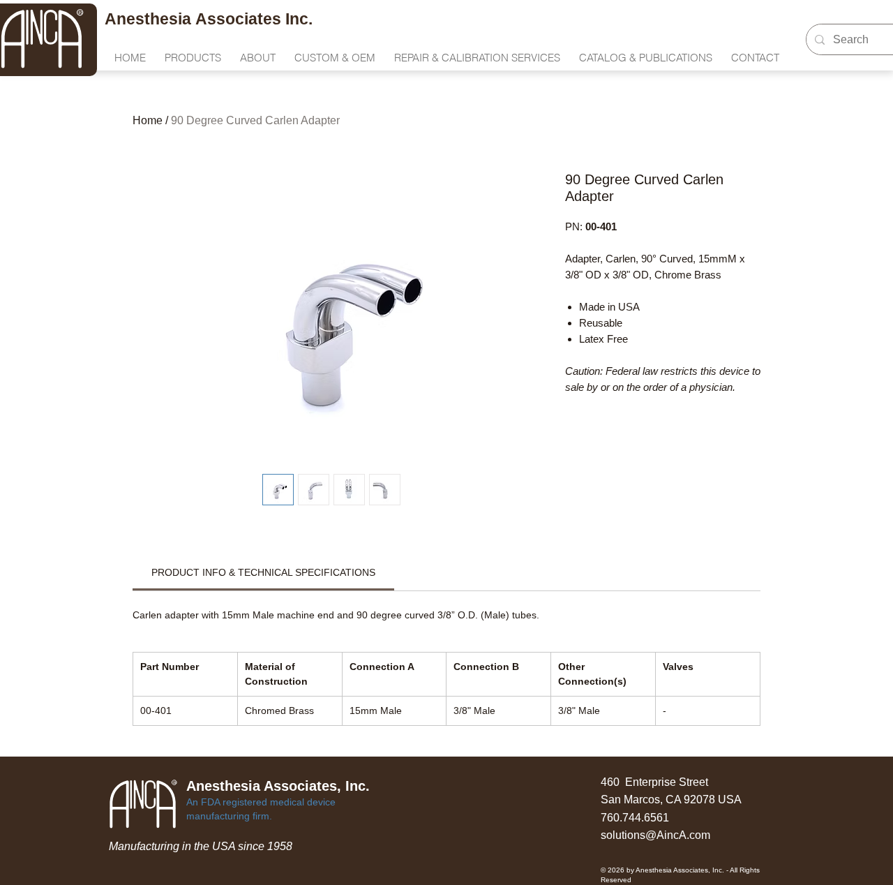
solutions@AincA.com (655, 835)
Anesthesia (150, 19)
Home (148, 120)
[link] (263, 572)
